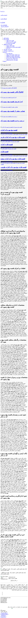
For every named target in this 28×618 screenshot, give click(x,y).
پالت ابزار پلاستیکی (7, 49)
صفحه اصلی (6, 38)
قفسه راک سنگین (10, 40)
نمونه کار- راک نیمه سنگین (12, 59)
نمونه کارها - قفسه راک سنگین (13, 54)
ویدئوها (4, 61)
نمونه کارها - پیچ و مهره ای (12, 58)
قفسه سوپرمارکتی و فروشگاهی (13, 47)
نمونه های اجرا (9, 53)
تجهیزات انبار (6, 39)
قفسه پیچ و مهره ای (10, 43)
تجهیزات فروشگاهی (7, 44)
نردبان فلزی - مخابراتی (8, 50)
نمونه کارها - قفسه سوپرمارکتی (13, 57)
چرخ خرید (8, 48)
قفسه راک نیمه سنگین (11, 41)
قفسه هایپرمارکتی (10, 45)
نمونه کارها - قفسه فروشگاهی (13, 56)
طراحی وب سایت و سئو (23, 608)
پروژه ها (5, 52)
